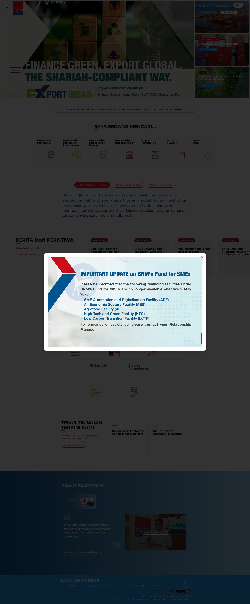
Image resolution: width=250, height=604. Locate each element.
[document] (125, 302)
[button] (202, 257)
